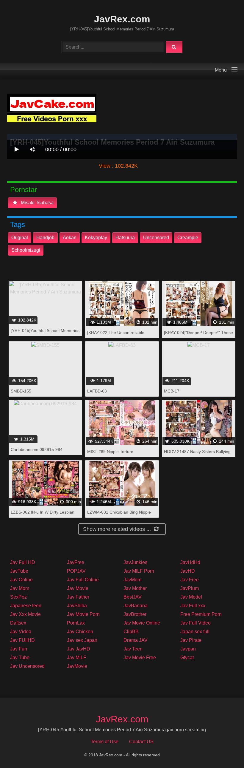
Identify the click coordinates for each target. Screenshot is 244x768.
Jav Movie (77, 588)
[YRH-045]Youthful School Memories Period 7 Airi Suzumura (45, 333)
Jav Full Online (83, 579)
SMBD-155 (21, 391)
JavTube (19, 571)
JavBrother (134, 614)
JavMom (132, 579)
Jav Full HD (22, 562)
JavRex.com (122, 19)
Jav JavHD (78, 648)
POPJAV (76, 571)
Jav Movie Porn (83, 614)
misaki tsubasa (37, 202)
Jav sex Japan (82, 640)
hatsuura (125, 237)
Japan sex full (194, 631)
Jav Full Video (195, 622)
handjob (45, 237)
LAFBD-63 (97, 391)
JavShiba (77, 605)
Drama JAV (135, 640)
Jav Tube (19, 657)
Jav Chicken (80, 631)
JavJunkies (135, 562)
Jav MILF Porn (138, 571)
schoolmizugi (25, 250)
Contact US (141, 741)
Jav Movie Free (139, 657)
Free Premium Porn (201, 614)
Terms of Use (104, 741)
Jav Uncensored (27, 666)
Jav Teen (133, 648)
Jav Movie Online (141, 622)
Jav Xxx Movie (25, 614)
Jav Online (21, 579)
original (19, 237)
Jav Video (20, 631)
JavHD (187, 571)
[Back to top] (224, 750)
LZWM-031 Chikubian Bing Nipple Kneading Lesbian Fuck (119, 515)
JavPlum (189, 588)
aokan (69, 237)
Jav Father (78, 596)
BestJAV (132, 596)
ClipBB (131, 631)
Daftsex (18, 622)
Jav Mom (19, 588)
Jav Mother (135, 588)
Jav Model (191, 596)
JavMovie (77, 666)
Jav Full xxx (192, 605)
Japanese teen (25, 605)
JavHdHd (190, 562)
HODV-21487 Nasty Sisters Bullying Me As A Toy (197, 454)
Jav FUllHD (22, 640)
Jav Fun (18, 648)
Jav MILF (76, 657)
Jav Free (189, 579)
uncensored (156, 237)
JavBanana (135, 605)
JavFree (75, 562)
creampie (187, 237)
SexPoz (18, 596)
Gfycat (187, 657)
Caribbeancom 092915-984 (36, 449)
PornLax (76, 622)
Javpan (188, 648)
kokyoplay (96, 237)
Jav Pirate (190, 640)
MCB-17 (171, 391)
